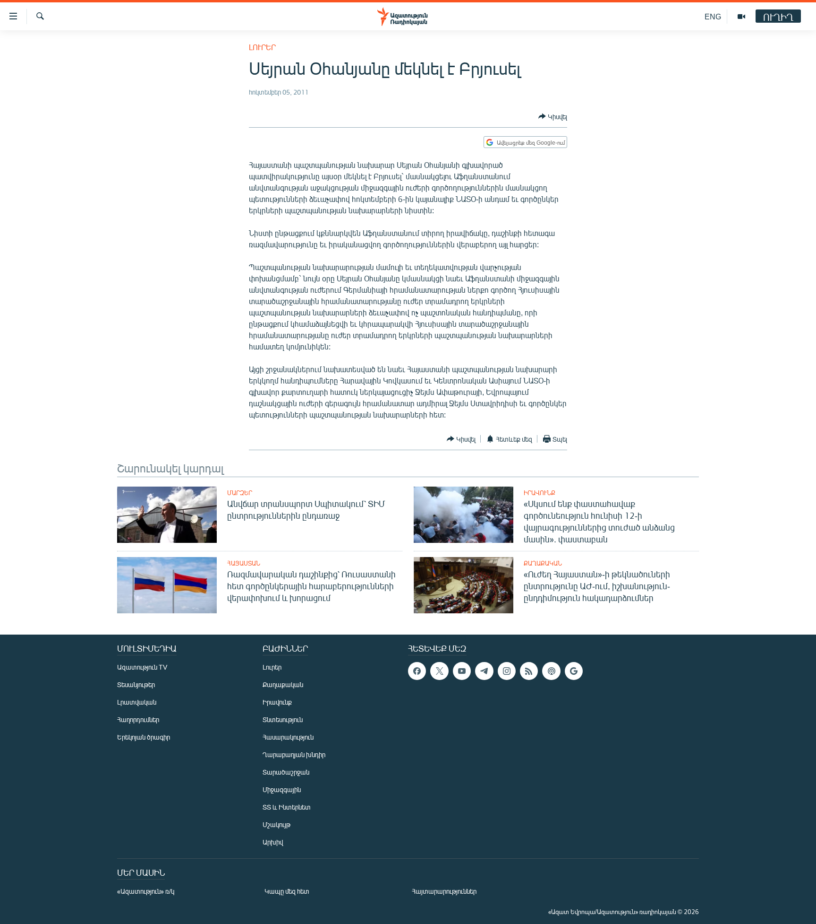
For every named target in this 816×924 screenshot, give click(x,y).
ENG (713, 16)
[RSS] (529, 671)
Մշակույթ (276, 824)
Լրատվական (136, 702)
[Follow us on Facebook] (417, 671)
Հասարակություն (288, 737)
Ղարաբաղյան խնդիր (294, 754)
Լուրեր (262, 47)
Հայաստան (243, 563)
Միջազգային (282, 789)
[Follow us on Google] (574, 671)
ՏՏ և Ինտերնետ (287, 807)
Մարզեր (239, 493)
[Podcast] (551, 671)
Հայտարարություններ (444, 891)
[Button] (552, 116)
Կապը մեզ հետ (286, 891)
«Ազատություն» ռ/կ (145, 891)
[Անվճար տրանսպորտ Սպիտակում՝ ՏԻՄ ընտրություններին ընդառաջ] (167, 515)
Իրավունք (539, 493)
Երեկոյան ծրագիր (143, 737)
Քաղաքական (543, 563)
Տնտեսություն (283, 719)
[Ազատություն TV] (741, 16)
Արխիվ (273, 842)
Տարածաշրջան (286, 772)
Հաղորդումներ (138, 719)
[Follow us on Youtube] (462, 671)
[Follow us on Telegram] (484, 671)
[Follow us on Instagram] (507, 671)
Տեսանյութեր (136, 684)
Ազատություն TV (142, 667)
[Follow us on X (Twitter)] (439, 671)
